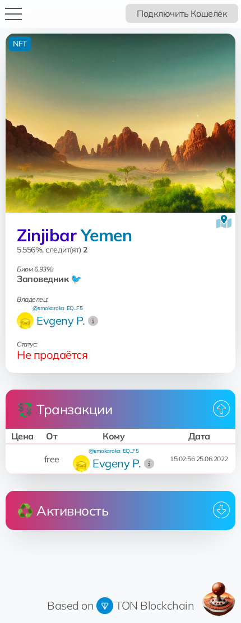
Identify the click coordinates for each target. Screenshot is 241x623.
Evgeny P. (60, 320)
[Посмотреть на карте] (223, 221)
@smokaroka (48, 308)
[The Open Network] (104, 605)
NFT (20, 44)
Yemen (106, 235)
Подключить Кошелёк (182, 13)
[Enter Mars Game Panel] (218, 599)
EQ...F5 (75, 308)
